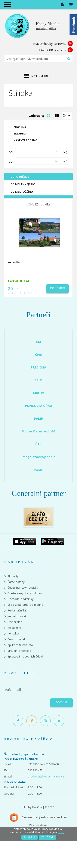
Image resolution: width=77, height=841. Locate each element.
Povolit (29, 837)
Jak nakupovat (16, 616)
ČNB (38, 354)
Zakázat (47, 837)
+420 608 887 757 (52, 50)
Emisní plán (14, 622)
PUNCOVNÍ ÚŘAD (38, 405)
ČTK (38, 444)
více (61, 832)
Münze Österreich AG (39, 431)
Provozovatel (16, 639)
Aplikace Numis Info (20, 645)
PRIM (39, 380)
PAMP (38, 418)
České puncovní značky (22, 587)
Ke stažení (14, 627)
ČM (38, 342)
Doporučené (19, 177)
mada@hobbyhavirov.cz (49, 44)
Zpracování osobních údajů (25, 656)
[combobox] (67, 115)
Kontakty (13, 633)
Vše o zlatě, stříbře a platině (25, 604)
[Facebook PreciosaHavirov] (18, 720)
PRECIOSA (38, 367)
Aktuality (13, 576)
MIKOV (38, 393)
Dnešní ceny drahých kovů (24, 593)
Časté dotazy (16, 582)
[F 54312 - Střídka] (39, 232)
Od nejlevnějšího (22, 184)
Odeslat (61, 702)
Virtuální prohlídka (19, 650)
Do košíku (57, 288)
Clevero (26, 817)
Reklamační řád (17, 610)
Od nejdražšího (21, 192)
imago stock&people (38, 457)
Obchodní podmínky (20, 599)
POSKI (38, 469)
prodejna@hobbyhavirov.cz (46, 776)
